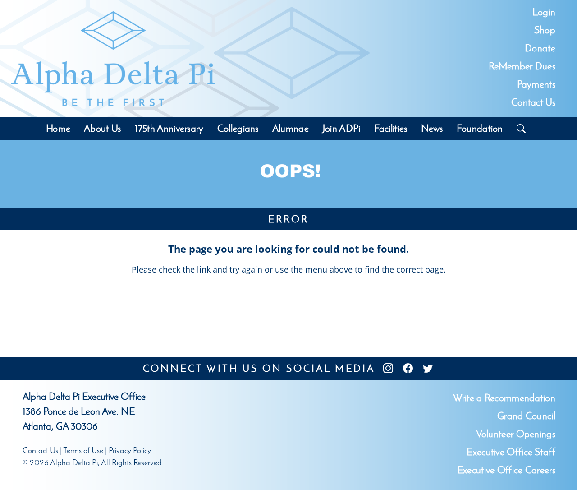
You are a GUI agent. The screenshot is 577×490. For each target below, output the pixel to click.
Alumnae (290, 128)
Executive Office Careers (506, 470)
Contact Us (533, 102)
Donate (540, 48)
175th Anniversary (169, 128)
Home (58, 128)
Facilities (391, 128)
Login (543, 12)
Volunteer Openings (515, 434)
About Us (102, 128)
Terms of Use (83, 450)
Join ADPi (341, 128)
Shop (544, 30)
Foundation (480, 128)
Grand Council (526, 416)
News (432, 128)
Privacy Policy (130, 450)
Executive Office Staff (511, 452)
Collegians (238, 128)
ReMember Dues (522, 66)
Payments (536, 84)
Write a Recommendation (504, 398)
